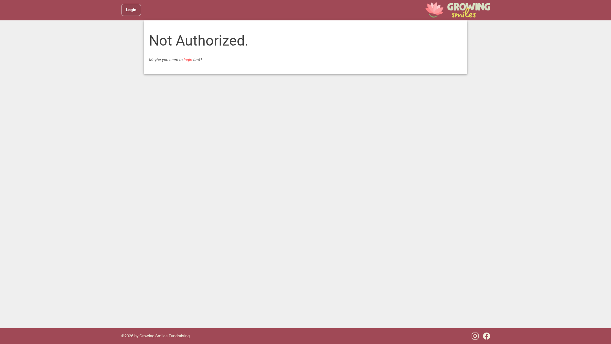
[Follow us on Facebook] (486, 336)
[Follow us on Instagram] (475, 336)
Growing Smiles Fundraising (164, 335)
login (188, 59)
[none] (457, 10)
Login (131, 9)
